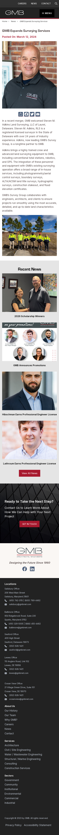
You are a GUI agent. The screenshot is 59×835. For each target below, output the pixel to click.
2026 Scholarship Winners (29, 316)
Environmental (13, 793)
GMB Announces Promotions (29, 365)
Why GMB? (11, 719)
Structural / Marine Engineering (23, 759)
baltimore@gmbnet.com (20, 627)
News (34, 3)
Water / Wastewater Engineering (23, 754)
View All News (29, 473)
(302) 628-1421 (16, 646)
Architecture (12, 745)
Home (4, 21)
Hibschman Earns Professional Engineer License (29, 414)
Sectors (9, 775)
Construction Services (17, 768)
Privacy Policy (13, 825)
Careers (22, 3)
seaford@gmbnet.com (19, 650)
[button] (56, 3)
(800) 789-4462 (32, 600)
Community (11, 784)
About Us (10, 706)
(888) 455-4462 (33, 623)
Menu (48, 13)
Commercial (11, 798)
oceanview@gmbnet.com (21, 699)
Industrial (10, 802)
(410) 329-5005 (16, 623)
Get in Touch (29, 524)
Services (9, 740)
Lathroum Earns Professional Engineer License (29, 463)
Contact (46, 3)
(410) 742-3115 (16, 600)
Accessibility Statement (37, 825)
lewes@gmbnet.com (18, 673)
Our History (11, 710)
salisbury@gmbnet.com (20, 604)
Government (12, 780)
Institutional (11, 789)
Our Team (10, 715)
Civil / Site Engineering (18, 749)
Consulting (11, 763)
